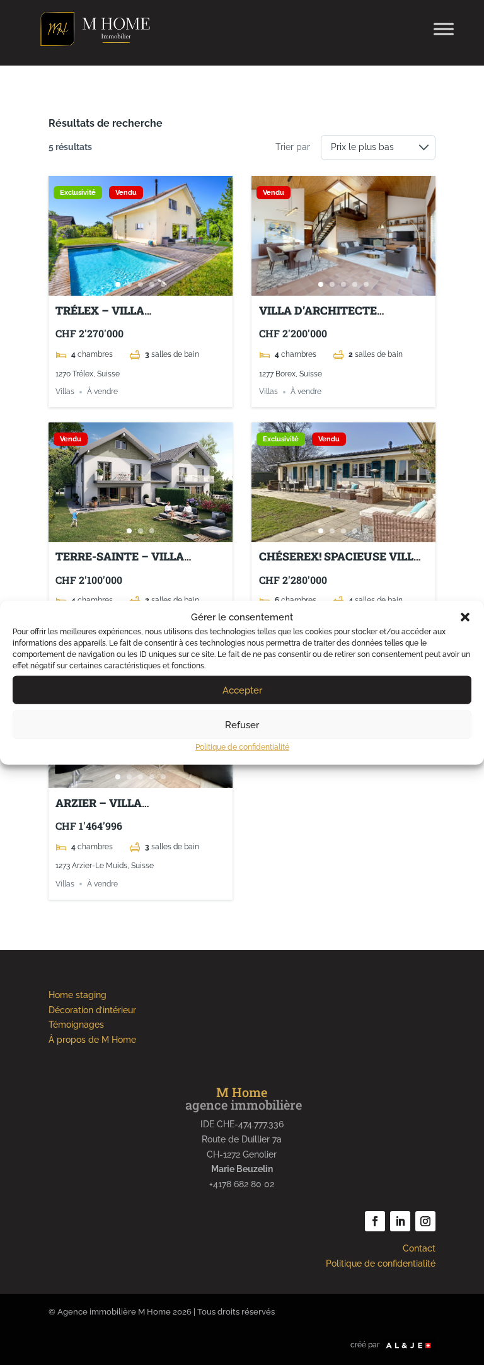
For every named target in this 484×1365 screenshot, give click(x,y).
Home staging (78, 995)
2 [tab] (129, 284)
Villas (64, 392)
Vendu (126, 192)
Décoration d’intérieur (92, 1010)
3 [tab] (140, 284)
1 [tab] (117, 284)
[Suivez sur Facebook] (375, 1221)
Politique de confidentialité (242, 747)
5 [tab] (163, 284)
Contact (419, 1248)
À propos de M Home (92, 1040)
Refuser (242, 725)
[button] (465, 617)
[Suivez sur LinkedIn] (400, 1221)
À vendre (102, 392)
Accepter (242, 690)
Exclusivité (78, 192)
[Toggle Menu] (444, 29)
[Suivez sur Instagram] (425, 1221)
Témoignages (76, 1024)
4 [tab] (151, 284)
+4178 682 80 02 (241, 1184)
